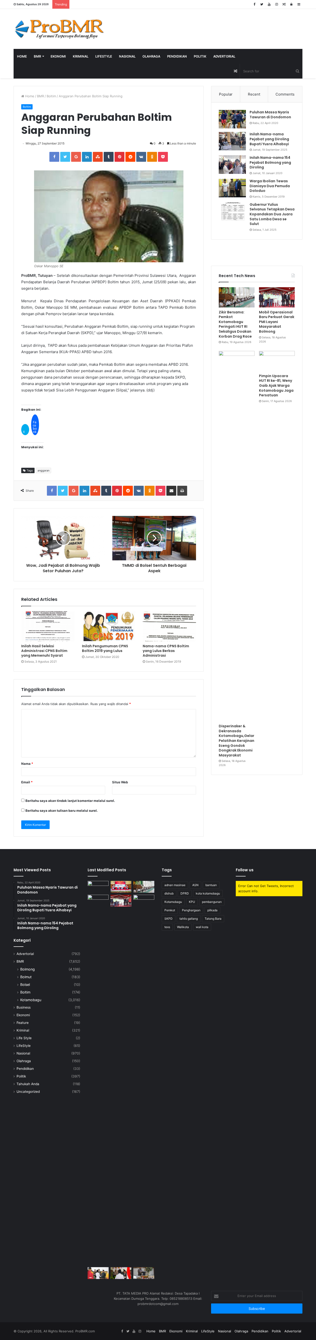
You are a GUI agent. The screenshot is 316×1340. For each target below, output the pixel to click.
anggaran (43, 470)
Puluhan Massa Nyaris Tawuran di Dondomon (270, 115)
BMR (37, 56)
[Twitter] (261, 4)
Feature (23, 1023)
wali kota (202, 927)
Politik (200, 56)
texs (167, 927)
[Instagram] (276, 4)
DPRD (184, 893)
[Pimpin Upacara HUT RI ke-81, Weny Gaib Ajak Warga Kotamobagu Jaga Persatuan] (277, 361)
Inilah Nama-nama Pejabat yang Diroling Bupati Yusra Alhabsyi (269, 139)
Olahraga (151, 56)
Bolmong (27, 969)
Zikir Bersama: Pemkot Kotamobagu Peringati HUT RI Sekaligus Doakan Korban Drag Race (235, 324)
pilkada (212, 910)
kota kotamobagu (208, 893)
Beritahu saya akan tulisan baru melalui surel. (61, 810)
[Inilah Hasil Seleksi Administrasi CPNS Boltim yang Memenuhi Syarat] (48, 626)
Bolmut (26, 977)
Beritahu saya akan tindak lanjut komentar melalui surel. (70, 801)
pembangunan (212, 902)
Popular (226, 94)
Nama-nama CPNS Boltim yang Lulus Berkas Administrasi (166, 651)
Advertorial (224, 56)
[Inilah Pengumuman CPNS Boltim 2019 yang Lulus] (108, 626)
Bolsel (25, 984)
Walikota (183, 927)
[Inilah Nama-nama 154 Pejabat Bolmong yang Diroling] (232, 164)
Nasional (127, 56)
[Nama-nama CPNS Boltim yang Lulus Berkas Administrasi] (169, 626)
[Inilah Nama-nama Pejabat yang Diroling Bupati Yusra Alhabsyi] (232, 141)
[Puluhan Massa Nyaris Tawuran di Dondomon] (232, 119)
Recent (254, 94)
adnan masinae (174, 885)
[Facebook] (254, 4)
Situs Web (120, 782)
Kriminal (80, 56)
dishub (169, 893)
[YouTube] (269, 4)
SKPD (168, 918)
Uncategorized (28, 1092)
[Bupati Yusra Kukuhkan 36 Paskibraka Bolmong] (121, 1273)
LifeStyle (103, 56)
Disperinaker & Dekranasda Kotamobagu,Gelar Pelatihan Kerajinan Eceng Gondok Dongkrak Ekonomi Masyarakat (236, 741)
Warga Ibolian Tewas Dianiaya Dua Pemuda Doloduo (270, 186)
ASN (195, 885)
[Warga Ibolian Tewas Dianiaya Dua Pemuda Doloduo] (232, 188)
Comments (285, 94)
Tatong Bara (213, 918)
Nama (27, 764)
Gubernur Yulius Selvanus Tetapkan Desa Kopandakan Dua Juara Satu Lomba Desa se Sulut (272, 214)
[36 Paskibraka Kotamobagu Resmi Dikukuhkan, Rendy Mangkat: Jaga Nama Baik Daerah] (143, 1273)
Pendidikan (177, 56)
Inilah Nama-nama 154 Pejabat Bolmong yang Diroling (270, 162)
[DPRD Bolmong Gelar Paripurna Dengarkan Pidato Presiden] (121, 887)
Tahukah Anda (28, 1084)
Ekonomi (58, 56)
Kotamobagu (30, 1000)
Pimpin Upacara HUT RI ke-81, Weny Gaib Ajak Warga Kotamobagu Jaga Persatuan (276, 385)
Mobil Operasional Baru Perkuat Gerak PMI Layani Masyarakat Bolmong (276, 322)
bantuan (211, 885)
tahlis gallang (188, 918)
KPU (192, 902)
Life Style (24, 1038)
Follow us (245, 870)
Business (24, 1007)
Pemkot (169, 910)
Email (27, 782)
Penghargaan (191, 910)
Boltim (51, 96)
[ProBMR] (59, 29)
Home (22, 56)
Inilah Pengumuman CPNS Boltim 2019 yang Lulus (105, 648)
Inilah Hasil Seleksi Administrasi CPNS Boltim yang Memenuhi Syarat (44, 651)
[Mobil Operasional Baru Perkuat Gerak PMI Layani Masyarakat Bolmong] (277, 297)
